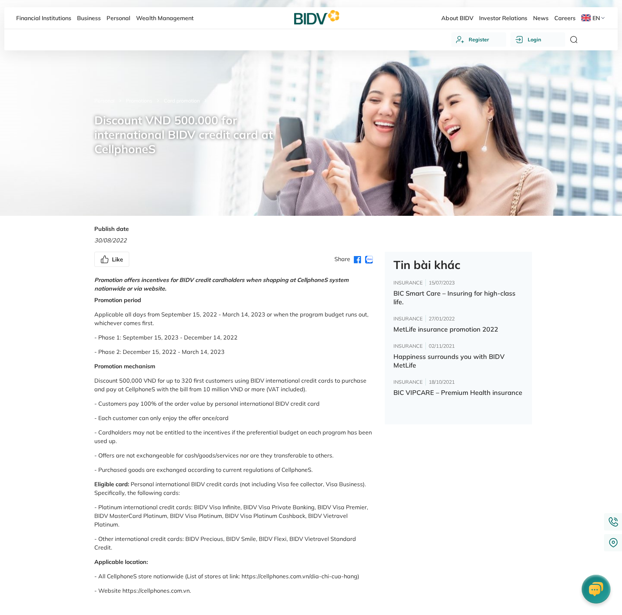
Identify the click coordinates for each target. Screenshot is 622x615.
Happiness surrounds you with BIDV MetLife (449, 360)
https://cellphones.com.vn (156, 590)
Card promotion (182, 100)
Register (479, 39)
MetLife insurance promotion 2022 (445, 329)
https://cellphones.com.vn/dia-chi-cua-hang (299, 576)
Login (534, 39)
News (541, 18)
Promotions (139, 100)
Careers (565, 18)
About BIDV (457, 18)
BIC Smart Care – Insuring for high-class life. (454, 297)
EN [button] (596, 18)
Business (89, 18)
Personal (104, 100)
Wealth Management (164, 18)
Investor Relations (503, 18)
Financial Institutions (43, 18)
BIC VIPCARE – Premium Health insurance (457, 392)
